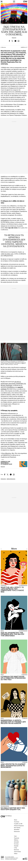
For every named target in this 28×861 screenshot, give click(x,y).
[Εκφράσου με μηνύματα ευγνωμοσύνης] (23, 464)
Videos (15, 853)
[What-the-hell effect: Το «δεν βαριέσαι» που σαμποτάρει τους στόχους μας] (14, 567)
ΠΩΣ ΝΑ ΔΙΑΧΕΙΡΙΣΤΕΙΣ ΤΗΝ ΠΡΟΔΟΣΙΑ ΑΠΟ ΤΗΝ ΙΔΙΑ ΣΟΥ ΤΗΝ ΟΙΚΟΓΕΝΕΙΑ (12, 634)
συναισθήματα (10, 387)
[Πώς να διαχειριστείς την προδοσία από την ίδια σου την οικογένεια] (14, 613)
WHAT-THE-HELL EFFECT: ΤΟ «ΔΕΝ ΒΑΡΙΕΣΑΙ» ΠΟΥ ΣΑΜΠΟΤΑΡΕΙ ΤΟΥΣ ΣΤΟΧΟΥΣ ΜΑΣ (12, 590)
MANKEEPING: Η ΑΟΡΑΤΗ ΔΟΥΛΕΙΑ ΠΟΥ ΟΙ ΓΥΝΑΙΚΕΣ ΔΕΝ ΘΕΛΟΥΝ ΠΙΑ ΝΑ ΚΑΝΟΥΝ (13, 722)
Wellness (16, 840)
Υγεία (15, 836)
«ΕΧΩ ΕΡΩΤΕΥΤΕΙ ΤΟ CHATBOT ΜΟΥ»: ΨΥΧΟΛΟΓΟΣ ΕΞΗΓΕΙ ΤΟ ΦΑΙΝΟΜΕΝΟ (13, 765)
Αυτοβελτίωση (3, 585)
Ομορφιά (16, 845)
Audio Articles (17, 851)
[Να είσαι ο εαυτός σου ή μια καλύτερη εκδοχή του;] (14, 788)
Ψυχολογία (14, 37)
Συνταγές (16, 843)
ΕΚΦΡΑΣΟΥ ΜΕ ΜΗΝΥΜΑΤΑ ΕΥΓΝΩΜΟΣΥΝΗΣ (6, 463)
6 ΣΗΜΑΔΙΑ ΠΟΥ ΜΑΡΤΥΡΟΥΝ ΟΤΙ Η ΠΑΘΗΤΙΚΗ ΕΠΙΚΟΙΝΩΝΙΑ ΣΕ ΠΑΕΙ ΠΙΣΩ (13, 678)
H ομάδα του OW (18, 823)
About (15, 819)
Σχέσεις (2, 630)
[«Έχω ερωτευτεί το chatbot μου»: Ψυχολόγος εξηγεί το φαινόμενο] (14, 744)
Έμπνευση (16, 849)
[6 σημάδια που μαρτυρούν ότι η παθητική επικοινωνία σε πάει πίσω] (14, 657)
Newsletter (16, 829)
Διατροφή (16, 842)
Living (15, 847)
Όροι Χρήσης (17, 827)
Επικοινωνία (17, 831)
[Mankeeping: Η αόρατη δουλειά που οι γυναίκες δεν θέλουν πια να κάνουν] (14, 700)
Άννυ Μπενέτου (6, 453)
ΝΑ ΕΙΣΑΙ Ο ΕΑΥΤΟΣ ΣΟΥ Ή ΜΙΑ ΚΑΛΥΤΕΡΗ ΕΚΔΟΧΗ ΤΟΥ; (13, 808)
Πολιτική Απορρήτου (19, 825)
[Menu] (14, 1)
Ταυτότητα (16, 821)
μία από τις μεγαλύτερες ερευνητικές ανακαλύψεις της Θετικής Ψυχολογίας (13, 383)
